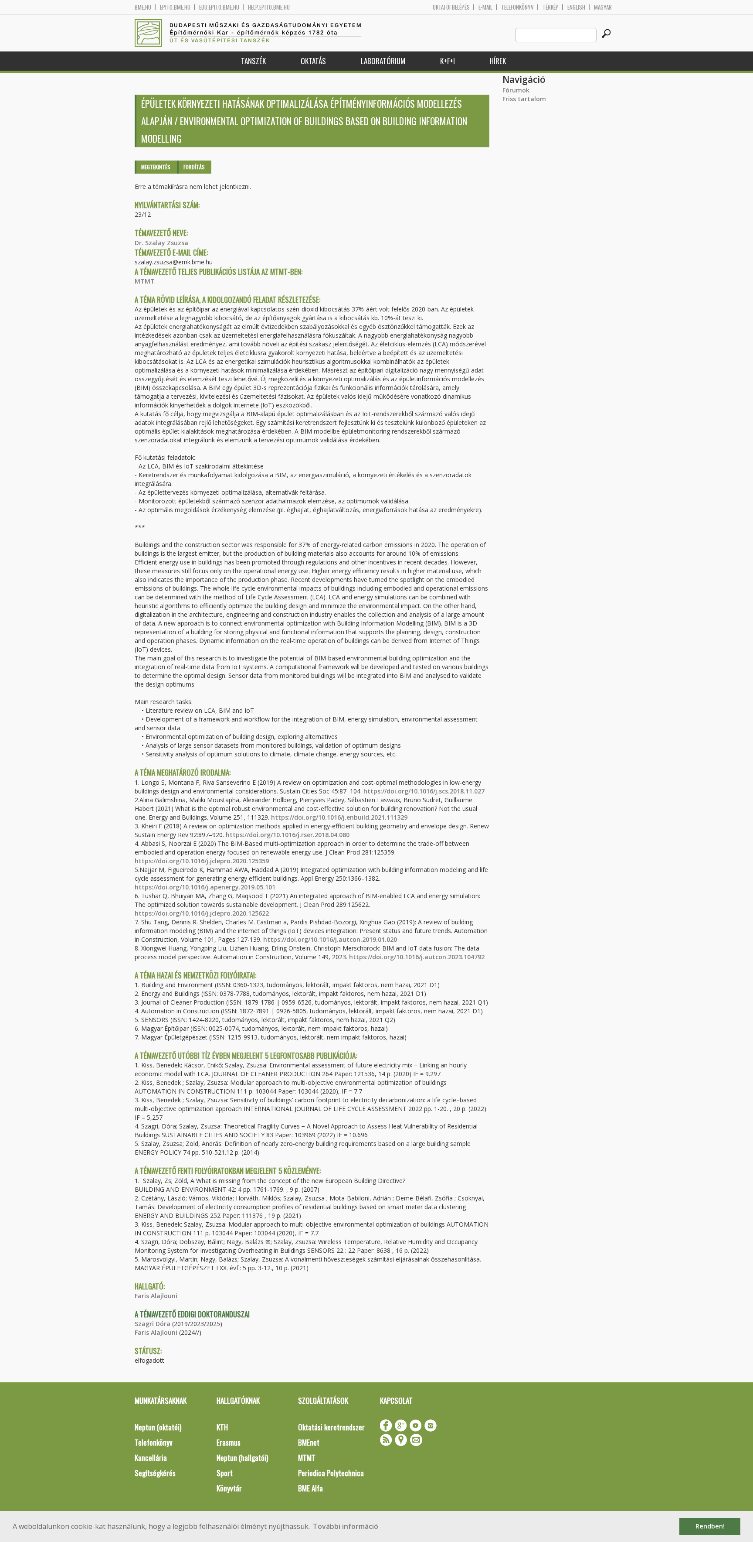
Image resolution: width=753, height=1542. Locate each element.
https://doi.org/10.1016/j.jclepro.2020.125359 (202, 861)
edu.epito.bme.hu (219, 7)
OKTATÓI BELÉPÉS (451, 7)
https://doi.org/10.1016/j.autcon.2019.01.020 (330, 939)
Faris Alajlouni (156, 1296)
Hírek (498, 60)
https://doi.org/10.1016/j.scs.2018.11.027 (424, 791)
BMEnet (308, 1442)
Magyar (603, 7)
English (576, 7)
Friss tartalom (524, 99)
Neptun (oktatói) (158, 1427)
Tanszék (253, 60)
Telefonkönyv (517, 7)
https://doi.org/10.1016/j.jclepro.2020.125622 (202, 913)
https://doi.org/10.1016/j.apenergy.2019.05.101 (205, 887)
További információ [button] (345, 1526)
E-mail (485, 7)
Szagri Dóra (152, 1324)
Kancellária (151, 1457)
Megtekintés (155, 167)
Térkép (551, 7)
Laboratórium (383, 60)
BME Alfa (310, 1488)
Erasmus (229, 1442)
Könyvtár (229, 1488)
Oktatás (313, 60)
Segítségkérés (155, 1472)
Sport (225, 1472)
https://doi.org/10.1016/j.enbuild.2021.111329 (339, 817)
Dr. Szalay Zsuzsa (161, 243)
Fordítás (194, 167)
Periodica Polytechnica (331, 1472)
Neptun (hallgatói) (242, 1457)
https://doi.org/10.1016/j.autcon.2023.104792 (417, 957)
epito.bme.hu (175, 7)
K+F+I (447, 60)
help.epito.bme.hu (269, 7)
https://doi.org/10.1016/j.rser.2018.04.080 (287, 835)
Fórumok (515, 90)
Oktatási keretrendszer (331, 1427)
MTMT (145, 281)
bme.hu (143, 7)
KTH (222, 1427)
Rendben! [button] (710, 1526)
